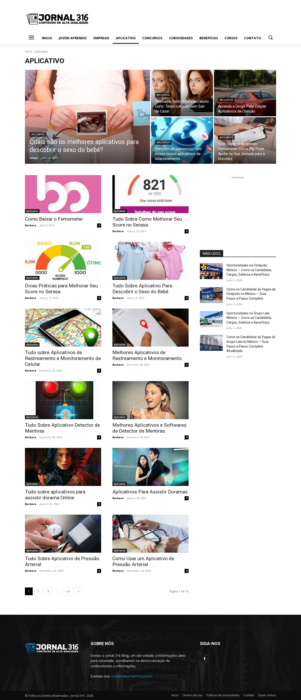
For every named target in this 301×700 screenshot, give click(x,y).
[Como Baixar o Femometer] (63, 194)
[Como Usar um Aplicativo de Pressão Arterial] (150, 534)
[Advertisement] (238, 209)
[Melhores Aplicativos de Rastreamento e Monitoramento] (150, 328)
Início (28, 52)
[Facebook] (204, 658)
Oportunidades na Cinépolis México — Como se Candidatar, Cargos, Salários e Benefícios (249, 269)
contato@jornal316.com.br (131, 676)
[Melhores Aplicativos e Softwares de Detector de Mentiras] (150, 400)
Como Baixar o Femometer (54, 219)
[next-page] (78, 591)
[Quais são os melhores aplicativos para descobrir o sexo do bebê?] (87, 117)
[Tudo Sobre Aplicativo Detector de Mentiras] (63, 400)
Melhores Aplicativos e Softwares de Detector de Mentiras (149, 428)
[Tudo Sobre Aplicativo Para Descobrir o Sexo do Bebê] (150, 261)
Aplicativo (38, 134)
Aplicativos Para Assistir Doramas (150, 492)
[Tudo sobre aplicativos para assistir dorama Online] (63, 467)
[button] (270, 37)
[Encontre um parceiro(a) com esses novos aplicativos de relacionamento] (182, 140)
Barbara (30, 225)
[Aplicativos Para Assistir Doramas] (150, 467)
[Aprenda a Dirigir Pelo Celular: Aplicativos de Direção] (245, 93)
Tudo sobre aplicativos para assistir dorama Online (55, 495)
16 (68, 591)
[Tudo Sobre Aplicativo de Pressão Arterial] (63, 534)
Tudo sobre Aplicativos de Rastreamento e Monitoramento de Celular (63, 358)
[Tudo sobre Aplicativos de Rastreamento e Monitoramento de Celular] (63, 328)
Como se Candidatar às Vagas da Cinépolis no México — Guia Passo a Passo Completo (251, 293)
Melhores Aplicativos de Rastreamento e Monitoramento (147, 355)
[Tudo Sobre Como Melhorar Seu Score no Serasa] (150, 194)
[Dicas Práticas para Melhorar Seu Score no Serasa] (63, 261)
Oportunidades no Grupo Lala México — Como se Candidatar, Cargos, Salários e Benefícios (249, 317)
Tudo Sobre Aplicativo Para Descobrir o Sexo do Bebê (142, 288)
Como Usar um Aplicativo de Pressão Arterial (143, 561)
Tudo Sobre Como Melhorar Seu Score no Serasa (147, 222)
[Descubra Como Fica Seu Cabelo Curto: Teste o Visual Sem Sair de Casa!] (182, 93)
